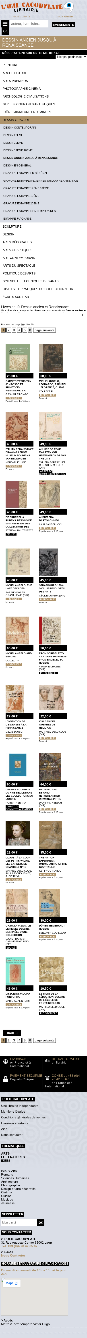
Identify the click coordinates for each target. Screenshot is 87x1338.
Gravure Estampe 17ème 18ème (26, 188)
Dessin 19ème (13, 142)
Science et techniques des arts (30, 281)
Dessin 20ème (13, 135)
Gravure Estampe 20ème (21, 203)
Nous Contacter (13, 1255)
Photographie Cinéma (22, 88)
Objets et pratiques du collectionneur (38, 289)
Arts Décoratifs (17, 242)
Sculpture (12, 226)
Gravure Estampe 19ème (21, 195)
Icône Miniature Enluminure (27, 112)
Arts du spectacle (19, 265)
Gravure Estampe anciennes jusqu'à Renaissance (40, 180)
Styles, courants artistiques (29, 104)
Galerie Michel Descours (21, 1335)
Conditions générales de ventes (23, 1117)
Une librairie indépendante (19, 1105)
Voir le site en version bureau (24, 1330)
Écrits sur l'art (17, 297)
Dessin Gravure (16, 120)
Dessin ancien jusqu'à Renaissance (30, 158)
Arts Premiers (15, 81)
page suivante (44, 330)
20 (22, 324)
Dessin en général (17, 165)
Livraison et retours (14, 1123)
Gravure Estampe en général (25, 173)
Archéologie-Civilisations (26, 96)
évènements (63, 25)
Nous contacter (12, 1134)
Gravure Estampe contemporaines (29, 211)
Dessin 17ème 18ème (18, 150)
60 (32, 324)
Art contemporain (19, 258)
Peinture (10, 65)
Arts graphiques (17, 250)
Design (8, 234)
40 (27, 324)
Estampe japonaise (17, 218)
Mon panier (65, 16)
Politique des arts (19, 273)
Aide (4, 1129)
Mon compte (21, 16)
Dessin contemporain (19, 127)
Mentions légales (13, 1111)
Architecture (15, 73)
